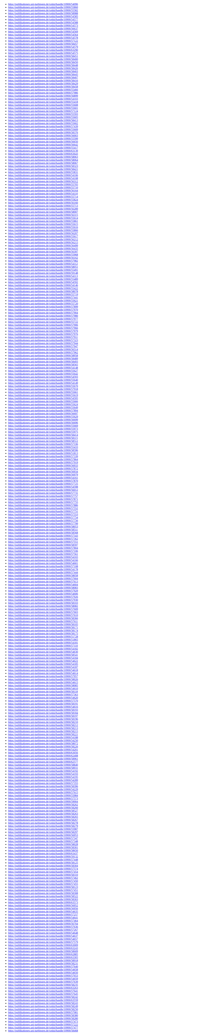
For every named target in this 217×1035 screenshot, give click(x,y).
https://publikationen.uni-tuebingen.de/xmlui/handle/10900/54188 (43, 737)
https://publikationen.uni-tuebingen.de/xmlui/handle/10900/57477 (43, 1027)
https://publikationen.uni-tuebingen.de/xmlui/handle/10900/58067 (43, 163)
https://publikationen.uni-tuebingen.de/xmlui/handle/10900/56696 (43, 422)
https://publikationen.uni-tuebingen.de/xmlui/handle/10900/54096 (43, 4)
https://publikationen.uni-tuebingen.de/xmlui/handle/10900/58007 (43, 211)
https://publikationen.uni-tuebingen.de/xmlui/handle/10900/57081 (43, 1012)
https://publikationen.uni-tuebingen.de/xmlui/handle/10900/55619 (43, 395)
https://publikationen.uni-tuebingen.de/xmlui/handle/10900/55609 (43, 129)
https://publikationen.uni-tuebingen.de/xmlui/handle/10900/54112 (43, 263)
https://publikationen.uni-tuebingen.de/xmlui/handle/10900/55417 (43, 147)
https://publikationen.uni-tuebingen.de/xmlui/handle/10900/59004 (43, 801)
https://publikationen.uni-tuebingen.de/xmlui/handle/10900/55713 (43, 205)
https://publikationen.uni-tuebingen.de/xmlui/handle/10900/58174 (43, 630)
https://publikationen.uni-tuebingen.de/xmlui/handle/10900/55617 (43, 236)
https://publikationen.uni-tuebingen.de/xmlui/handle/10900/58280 (43, 1018)
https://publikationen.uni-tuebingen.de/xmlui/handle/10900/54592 (43, 282)
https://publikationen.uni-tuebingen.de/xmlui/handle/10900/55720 (43, 303)
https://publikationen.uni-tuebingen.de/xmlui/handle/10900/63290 (43, 50)
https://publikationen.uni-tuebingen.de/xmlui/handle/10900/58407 (43, 77)
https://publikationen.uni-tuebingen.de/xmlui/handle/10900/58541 (43, 654)
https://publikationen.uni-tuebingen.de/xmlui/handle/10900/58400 (43, 59)
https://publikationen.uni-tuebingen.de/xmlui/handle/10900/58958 (43, 355)
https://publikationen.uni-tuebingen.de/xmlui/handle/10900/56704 (43, 923)
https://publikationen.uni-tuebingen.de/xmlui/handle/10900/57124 (43, 111)
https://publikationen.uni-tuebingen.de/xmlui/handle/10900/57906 (43, 325)
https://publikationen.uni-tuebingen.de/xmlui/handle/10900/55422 (43, 288)
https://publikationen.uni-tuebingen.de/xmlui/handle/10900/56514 (43, 349)
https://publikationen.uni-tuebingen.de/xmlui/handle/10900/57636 (43, 926)
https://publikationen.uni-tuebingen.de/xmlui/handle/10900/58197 (43, 716)
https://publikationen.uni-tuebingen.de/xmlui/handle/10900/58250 (43, 1009)
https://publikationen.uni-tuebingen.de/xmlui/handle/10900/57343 (43, 535)
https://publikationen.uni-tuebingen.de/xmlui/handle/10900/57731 (43, 493)
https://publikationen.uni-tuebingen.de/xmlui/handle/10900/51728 (43, 636)
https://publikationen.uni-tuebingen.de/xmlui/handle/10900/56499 (43, 245)
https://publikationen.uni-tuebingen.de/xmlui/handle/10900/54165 (43, 557)
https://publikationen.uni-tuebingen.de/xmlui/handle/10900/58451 (43, 56)
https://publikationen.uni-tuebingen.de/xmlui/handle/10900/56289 (43, 208)
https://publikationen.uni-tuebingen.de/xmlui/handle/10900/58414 (43, 434)
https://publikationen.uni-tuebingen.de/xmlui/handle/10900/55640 (43, 379)
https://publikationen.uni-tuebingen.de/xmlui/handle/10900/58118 (43, 691)
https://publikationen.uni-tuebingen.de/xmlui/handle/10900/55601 (43, 108)
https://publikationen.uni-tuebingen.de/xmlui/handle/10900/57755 (43, 502)
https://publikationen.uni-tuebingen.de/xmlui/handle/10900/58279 (43, 826)
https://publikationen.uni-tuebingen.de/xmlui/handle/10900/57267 (43, 929)
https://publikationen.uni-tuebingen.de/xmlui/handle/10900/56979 (43, 474)
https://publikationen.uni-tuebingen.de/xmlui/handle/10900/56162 (43, 257)
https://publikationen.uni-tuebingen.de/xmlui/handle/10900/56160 (43, 202)
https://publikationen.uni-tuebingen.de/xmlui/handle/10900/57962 (43, 352)
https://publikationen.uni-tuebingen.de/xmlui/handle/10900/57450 (43, 881)
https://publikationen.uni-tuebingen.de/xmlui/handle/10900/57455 (43, 884)
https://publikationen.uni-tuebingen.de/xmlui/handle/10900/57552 (43, 508)
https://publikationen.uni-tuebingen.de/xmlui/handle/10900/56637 (43, 28)
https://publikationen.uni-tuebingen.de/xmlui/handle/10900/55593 (43, 114)
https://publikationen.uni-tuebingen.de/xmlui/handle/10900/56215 (43, 242)
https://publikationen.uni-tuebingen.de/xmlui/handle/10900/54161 (43, 477)
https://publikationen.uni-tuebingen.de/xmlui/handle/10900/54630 (43, 651)
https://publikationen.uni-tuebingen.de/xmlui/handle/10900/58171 (43, 627)
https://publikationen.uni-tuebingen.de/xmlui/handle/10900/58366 (43, 618)
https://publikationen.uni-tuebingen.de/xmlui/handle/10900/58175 (43, 633)
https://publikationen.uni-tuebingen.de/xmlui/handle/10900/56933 (43, 465)
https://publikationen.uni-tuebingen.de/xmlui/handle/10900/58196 (43, 719)
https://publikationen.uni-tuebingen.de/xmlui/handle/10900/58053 (43, 526)
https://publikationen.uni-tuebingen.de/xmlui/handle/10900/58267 (43, 819)
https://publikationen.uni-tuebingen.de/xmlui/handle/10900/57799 (43, 523)
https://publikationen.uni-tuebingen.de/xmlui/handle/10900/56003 (43, 135)
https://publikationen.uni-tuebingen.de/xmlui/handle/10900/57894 (43, 410)
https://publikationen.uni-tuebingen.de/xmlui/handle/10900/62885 (43, 954)
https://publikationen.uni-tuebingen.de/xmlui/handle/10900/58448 (43, 65)
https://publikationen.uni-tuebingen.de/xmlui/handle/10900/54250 (43, 740)
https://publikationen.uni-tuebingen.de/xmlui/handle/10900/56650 (43, 141)
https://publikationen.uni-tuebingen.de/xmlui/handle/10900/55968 (43, 254)
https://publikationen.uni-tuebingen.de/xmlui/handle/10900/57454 (43, 871)
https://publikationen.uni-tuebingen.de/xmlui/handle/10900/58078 (43, 291)
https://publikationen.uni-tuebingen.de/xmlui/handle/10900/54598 (43, 486)
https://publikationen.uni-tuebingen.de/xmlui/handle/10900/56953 (43, 835)
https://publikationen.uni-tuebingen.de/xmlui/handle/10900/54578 (43, 37)
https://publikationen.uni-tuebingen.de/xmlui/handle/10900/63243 (43, 948)
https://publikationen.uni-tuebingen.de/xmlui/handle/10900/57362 (43, 538)
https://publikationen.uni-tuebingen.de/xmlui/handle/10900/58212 (43, 725)
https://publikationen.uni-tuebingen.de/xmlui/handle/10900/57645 (43, 994)
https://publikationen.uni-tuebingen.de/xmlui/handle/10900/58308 (43, 893)
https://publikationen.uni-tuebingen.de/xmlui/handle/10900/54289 (43, 780)
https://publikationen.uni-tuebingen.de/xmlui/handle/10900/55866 (43, 230)
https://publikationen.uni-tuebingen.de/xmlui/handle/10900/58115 (43, 438)
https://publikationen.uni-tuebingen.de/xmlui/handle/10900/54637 (43, 936)
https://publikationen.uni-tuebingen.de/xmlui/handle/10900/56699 (43, 419)
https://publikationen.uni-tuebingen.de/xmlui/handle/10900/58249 (43, 1006)
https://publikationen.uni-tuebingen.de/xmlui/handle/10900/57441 (43, 297)
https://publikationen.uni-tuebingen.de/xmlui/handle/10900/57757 (43, 496)
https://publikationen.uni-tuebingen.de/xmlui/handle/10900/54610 (43, 688)
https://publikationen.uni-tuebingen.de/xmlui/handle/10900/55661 (43, 392)
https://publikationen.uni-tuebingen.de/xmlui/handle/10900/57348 (43, 841)
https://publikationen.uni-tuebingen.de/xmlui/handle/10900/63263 (43, 987)
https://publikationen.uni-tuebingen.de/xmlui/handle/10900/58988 (43, 13)
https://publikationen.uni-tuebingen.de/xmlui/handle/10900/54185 (43, 664)
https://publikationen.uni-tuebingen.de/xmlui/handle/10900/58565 (43, 364)
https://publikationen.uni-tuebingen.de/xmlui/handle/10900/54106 (43, 175)
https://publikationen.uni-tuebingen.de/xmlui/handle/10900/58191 (43, 703)
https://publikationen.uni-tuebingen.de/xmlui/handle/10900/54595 (43, 398)
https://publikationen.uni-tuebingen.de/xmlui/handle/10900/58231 (43, 963)
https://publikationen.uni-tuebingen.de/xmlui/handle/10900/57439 (43, 126)
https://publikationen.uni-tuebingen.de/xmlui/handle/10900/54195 (43, 777)
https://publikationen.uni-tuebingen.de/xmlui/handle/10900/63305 (43, 957)
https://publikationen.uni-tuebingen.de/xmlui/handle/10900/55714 (43, 196)
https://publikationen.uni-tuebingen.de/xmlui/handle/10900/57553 (43, 514)
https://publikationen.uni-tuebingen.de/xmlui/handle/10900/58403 (43, 71)
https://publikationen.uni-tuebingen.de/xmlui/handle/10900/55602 (43, 123)
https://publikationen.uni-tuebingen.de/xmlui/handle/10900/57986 (43, 92)
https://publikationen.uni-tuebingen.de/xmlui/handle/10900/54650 (43, 972)
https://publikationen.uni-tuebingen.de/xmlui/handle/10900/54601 (43, 563)
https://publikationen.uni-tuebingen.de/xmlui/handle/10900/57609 (43, 609)
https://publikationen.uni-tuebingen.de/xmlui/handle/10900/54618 (43, 670)
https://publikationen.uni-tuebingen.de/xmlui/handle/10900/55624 (43, 404)
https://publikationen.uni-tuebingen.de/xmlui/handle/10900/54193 (43, 774)
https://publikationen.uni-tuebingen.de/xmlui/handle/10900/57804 (43, 548)
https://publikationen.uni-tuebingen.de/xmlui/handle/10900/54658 (43, 969)
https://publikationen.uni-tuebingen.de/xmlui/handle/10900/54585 (43, 16)
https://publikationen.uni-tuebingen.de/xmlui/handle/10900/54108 (43, 178)
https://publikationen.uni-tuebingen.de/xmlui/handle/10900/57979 (43, 331)
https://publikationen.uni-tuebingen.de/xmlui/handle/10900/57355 (43, 783)
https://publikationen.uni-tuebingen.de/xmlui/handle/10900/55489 (43, 279)
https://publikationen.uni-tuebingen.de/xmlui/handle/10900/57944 (43, 343)
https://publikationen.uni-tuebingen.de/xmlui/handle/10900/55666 (43, 401)
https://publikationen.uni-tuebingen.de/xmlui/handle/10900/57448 (43, 859)
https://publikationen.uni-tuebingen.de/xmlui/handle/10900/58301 (43, 847)
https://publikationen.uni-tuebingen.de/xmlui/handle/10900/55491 (43, 270)
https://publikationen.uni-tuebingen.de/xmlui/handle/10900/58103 (43, 603)
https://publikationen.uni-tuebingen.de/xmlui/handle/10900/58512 (43, 441)
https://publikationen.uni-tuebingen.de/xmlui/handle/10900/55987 (43, 829)
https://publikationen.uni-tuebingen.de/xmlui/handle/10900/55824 (43, 199)
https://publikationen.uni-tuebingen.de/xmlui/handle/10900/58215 (43, 731)
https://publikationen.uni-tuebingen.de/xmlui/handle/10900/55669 (43, 425)
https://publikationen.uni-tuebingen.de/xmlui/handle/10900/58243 (43, 1003)
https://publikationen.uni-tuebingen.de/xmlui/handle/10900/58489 (43, 358)
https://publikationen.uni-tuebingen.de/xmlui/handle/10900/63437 (43, 853)
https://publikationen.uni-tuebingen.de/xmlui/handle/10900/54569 (43, 31)
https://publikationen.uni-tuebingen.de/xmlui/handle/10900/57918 (43, 389)
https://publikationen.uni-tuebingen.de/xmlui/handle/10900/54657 (43, 939)
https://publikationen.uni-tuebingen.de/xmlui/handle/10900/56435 (43, 248)
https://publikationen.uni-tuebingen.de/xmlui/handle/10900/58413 (43, 120)
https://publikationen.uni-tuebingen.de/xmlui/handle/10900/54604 (43, 584)
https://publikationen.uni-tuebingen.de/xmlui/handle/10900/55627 (43, 370)
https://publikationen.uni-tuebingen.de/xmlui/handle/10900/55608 (43, 105)
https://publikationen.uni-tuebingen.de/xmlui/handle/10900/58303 (43, 899)
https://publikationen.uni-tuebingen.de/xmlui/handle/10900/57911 (43, 337)
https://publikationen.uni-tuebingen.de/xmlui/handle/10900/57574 (43, 868)
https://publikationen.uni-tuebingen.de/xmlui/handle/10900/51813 (43, 453)
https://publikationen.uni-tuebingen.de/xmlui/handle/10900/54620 (43, 697)
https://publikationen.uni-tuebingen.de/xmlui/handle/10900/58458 (43, 86)
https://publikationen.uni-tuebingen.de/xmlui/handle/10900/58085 (43, 685)
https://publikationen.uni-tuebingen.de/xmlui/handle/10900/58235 (43, 984)
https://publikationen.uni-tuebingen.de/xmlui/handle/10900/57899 (43, 306)
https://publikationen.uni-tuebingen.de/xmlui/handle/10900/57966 (43, 328)
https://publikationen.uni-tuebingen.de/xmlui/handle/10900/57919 (43, 462)
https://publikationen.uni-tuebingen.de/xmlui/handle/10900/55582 (43, 10)
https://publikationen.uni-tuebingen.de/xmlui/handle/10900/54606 (43, 593)
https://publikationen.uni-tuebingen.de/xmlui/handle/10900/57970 (43, 309)
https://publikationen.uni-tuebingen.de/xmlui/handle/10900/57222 (43, 1024)
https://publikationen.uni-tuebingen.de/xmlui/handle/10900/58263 (43, 813)
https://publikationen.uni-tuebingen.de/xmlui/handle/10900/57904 (43, 312)
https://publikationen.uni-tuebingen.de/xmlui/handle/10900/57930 (43, 599)
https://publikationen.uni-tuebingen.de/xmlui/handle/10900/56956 (43, 908)
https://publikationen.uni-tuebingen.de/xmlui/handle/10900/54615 (43, 682)
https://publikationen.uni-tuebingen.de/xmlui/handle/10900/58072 (43, 743)
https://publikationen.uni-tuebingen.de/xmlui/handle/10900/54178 (43, 569)
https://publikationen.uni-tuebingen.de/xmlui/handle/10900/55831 (43, 172)
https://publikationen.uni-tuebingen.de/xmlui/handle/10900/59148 (43, 273)
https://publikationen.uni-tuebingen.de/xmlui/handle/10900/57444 (43, 572)
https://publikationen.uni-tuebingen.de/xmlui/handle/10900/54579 (43, 46)
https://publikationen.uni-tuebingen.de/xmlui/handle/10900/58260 (43, 807)
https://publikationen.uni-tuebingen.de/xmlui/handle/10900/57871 (43, 499)
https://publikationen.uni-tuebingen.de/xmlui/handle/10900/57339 (43, 456)
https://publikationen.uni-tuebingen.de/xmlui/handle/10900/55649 (43, 407)
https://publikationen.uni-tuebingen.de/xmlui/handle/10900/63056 (43, 752)
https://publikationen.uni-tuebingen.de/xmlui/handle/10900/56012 (43, 489)
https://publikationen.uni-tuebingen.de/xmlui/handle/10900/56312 (43, 181)
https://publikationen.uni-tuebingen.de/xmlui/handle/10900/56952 (43, 905)
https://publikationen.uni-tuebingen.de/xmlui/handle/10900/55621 (43, 300)
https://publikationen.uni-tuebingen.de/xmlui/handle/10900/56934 (43, 471)
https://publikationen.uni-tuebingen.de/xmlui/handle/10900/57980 (43, 315)
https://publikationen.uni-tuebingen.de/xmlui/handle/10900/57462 (43, 877)
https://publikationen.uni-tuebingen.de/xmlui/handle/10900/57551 (43, 541)
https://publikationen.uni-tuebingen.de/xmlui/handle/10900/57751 (43, 511)
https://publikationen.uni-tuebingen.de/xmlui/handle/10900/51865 (43, 639)
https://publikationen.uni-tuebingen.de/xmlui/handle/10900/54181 (43, 642)
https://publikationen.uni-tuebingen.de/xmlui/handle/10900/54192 (43, 771)
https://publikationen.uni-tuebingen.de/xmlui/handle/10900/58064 (43, 160)
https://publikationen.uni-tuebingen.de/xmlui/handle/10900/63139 (43, 150)
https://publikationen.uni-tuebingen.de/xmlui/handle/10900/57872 (43, 468)
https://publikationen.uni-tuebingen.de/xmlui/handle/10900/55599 (43, 138)
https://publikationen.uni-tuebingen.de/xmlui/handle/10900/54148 (43, 367)
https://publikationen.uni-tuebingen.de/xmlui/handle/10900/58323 (43, 166)
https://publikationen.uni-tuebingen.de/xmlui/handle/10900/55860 (43, 7)
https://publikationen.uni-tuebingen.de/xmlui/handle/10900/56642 (43, 144)
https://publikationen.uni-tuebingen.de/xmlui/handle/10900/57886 (43, 505)
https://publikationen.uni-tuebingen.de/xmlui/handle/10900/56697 (43, 413)
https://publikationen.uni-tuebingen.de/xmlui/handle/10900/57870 (43, 480)
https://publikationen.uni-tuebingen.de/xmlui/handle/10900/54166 (43, 560)
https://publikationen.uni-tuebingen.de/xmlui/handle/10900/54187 (43, 667)
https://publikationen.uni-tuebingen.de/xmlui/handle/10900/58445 (43, 74)
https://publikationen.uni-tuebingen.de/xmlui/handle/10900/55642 (43, 373)
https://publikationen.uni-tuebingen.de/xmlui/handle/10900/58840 (43, 764)
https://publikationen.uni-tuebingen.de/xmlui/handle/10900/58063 (43, 156)
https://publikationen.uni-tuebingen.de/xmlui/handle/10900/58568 (43, 532)
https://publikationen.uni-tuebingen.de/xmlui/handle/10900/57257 (43, 914)
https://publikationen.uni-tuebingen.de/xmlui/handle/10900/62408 (43, 755)
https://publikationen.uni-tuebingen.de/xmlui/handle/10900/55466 (43, 89)
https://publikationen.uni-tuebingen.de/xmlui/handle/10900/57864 (43, 459)
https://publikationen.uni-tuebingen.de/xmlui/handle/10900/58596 (43, 450)
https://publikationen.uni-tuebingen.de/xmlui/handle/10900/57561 (43, 554)
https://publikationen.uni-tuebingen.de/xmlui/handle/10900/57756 (43, 520)
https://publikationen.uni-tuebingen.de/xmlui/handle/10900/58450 (43, 62)
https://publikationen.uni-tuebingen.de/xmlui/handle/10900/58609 (43, 951)
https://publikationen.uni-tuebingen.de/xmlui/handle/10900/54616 (43, 706)
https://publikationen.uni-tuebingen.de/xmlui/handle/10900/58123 (43, 887)
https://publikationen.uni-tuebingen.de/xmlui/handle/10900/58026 (43, 679)
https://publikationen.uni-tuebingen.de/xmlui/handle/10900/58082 (43, 606)
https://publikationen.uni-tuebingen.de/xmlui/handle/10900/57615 (43, 792)
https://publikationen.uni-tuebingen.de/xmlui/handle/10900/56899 (43, 95)
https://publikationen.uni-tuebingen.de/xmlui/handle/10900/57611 (43, 621)
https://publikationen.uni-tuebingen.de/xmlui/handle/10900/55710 (43, 187)
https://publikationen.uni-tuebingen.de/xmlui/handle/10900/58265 (43, 816)
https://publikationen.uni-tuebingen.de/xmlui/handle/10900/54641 (43, 917)
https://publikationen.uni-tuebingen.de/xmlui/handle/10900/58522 (43, 896)
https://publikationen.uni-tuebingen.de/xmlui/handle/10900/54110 (43, 193)
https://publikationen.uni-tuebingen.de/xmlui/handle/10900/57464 (43, 920)
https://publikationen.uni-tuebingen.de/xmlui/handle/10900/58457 (43, 43)
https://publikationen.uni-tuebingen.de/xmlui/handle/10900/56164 (43, 190)
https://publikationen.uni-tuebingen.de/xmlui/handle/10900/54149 (43, 383)
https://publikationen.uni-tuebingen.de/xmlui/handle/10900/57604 (43, 578)
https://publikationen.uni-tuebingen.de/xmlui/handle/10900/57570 (43, 700)
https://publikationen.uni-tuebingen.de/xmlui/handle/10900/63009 (43, 945)
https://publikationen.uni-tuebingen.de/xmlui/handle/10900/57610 (43, 615)
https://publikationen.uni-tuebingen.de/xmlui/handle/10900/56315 (43, 215)
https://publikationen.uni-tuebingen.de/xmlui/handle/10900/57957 (43, 676)
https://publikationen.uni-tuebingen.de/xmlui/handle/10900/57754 (43, 517)
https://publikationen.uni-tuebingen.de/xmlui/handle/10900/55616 (43, 227)
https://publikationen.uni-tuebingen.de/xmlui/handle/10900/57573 (43, 798)
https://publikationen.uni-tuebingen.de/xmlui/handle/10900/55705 (43, 184)
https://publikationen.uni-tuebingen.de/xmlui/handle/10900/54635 (43, 911)
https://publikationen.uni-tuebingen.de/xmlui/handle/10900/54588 (43, 22)
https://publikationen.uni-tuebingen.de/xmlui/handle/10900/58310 (43, 874)
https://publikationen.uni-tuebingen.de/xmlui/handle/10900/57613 (43, 581)
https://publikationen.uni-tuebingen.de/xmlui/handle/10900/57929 (43, 590)
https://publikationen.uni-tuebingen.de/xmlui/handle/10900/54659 (43, 978)
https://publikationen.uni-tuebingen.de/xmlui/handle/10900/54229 (43, 789)
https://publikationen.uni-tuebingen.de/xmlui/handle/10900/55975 (43, 431)
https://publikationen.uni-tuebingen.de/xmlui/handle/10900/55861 (43, 221)
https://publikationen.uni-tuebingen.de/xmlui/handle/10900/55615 (43, 224)
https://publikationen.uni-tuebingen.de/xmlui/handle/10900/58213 (43, 728)
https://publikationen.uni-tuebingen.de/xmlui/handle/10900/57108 (43, 566)
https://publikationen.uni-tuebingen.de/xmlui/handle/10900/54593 (43, 376)
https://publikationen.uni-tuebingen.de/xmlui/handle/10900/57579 (43, 942)
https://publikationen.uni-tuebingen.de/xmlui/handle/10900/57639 (43, 981)
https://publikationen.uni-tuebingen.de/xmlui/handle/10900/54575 (43, 53)
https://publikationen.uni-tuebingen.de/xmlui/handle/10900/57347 (43, 838)
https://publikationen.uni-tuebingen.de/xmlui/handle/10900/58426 (43, 68)
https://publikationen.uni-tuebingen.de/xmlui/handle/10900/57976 (43, 334)
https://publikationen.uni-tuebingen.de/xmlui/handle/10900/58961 (43, 758)
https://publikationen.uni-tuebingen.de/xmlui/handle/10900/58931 (43, 767)
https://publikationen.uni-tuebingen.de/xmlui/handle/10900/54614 (43, 673)
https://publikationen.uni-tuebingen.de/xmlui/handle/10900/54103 (43, 98)
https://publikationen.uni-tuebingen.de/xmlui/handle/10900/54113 (43, 276)
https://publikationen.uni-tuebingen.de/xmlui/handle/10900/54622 (43, 661)
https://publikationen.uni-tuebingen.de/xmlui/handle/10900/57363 (43, 694)
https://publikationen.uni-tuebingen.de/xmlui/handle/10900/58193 (43, 709)
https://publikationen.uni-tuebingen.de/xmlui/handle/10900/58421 (43, 169)
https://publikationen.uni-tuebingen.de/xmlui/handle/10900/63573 (43, 902)
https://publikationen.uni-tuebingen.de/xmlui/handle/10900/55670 (43, 386)
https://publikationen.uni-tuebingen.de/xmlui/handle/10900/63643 (43, 153)
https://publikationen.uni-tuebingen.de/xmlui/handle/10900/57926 (43, 596)
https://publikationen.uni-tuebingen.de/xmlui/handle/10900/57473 (43, 1021)
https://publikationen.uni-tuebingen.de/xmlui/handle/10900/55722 (43, 321)
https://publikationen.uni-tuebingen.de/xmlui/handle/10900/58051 (43, 266)
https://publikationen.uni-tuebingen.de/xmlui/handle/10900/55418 (43, 101)
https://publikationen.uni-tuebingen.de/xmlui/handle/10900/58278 (43, 822)
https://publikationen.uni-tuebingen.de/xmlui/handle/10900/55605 (43, 117)
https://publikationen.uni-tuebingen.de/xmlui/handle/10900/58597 (43, 544)
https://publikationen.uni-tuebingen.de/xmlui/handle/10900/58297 (43, 832)
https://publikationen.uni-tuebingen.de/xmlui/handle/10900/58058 (43, 575)
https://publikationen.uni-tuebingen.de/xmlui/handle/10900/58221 (43, 734)
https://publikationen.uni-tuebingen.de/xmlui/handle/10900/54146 (43, 285)
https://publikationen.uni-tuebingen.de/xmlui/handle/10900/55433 (43, 447)
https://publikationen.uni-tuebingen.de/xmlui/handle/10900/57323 (43, 340)
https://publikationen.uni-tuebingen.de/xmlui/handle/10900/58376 (43, 132)
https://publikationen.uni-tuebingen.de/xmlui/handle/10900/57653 (43, 975)
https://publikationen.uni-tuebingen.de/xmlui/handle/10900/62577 (43, 761)
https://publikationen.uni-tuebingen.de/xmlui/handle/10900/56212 (43, 239)
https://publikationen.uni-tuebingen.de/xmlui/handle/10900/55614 (43, 218)
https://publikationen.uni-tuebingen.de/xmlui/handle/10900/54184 (43, 658)
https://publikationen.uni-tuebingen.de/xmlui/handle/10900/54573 (43, 25)
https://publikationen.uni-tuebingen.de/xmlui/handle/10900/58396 (43, 786)
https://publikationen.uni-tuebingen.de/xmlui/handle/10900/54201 (43, 749)
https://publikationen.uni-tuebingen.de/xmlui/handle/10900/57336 (43, 444)
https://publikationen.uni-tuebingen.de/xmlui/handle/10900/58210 (43, 722)
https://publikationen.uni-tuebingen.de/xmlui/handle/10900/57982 (43, 260)
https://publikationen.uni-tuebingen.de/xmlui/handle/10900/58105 (43, 624)
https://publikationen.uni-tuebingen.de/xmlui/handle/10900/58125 (43, 862)
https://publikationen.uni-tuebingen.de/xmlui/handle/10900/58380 (43, 1015)
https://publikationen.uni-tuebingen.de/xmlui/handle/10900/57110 (43, 645)
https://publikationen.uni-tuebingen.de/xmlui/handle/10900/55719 (43, 294)
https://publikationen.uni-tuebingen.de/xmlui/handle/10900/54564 (43, 34)
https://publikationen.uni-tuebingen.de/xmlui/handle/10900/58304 (43, 865)
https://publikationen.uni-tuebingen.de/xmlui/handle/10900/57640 (43, 966)
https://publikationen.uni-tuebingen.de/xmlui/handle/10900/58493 (43, 361)
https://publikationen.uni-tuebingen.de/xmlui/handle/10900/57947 (43, 346)
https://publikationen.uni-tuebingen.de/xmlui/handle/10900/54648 (43, 932)
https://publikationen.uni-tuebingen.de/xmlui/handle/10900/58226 (43, 746)
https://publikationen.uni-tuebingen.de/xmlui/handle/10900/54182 (43, 648)
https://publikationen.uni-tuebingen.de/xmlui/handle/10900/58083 (43, 587)
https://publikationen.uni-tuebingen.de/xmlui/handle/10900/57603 (43, 612)
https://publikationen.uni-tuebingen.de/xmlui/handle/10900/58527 (43, 810)
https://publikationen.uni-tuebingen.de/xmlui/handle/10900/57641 (43, 991)
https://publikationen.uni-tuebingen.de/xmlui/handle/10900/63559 (43, 1000)
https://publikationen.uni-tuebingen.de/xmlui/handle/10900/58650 (43, 850)
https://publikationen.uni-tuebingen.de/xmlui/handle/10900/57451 (43, 890)
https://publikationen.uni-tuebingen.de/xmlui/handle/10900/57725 (43, 483)
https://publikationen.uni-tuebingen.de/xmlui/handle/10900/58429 (43, 83)
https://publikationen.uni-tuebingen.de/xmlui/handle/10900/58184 (43, 712)
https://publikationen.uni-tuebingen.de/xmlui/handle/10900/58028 (43, 844)
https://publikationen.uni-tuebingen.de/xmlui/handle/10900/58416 (43, 80)
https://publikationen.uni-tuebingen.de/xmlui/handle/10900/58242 (43, 997)
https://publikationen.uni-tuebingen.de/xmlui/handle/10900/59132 (43, 856)
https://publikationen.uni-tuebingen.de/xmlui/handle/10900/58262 (43, 804)
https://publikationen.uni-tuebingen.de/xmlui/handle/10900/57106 (43, 551)
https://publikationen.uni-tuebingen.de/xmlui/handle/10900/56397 (43, 251)
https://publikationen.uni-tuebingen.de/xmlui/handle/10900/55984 (43, 795)
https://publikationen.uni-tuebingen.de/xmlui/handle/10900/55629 (43, 416)
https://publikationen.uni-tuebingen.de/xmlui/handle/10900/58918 (43, 960)
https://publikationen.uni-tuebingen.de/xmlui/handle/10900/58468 (43, 1030)
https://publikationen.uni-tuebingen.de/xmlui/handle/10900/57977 (43, 318)
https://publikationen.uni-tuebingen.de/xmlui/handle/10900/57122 (43, 40)
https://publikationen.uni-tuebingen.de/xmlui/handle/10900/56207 (43, 233)
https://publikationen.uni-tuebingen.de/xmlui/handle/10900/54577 (43, 19)
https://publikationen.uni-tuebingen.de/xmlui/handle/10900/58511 (43, 529)
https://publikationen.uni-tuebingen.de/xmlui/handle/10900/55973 (43, 428)
